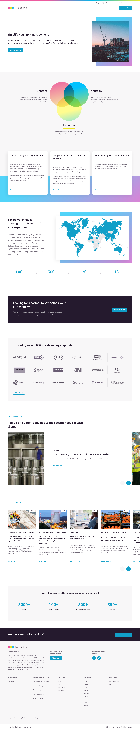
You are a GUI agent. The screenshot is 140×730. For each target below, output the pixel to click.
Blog (97, 3)
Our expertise (72, 8)
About (60, 681)
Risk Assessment (38, 694)
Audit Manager (37, 690)
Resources (99, 8)
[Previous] (122, 483)
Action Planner (38, 698)
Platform (90, 8)
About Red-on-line (110, 8)
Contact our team (111, 3)
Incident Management (40, 686)
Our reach (61, 690)
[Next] (128, 483)
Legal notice (23, 718)
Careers (92, 3)
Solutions (81, 8)
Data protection (12, 718)
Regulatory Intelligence (41, 681)
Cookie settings (34, 718)
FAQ (102, 3)
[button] (135, 724)
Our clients (61, 687)
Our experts (61, 684)
